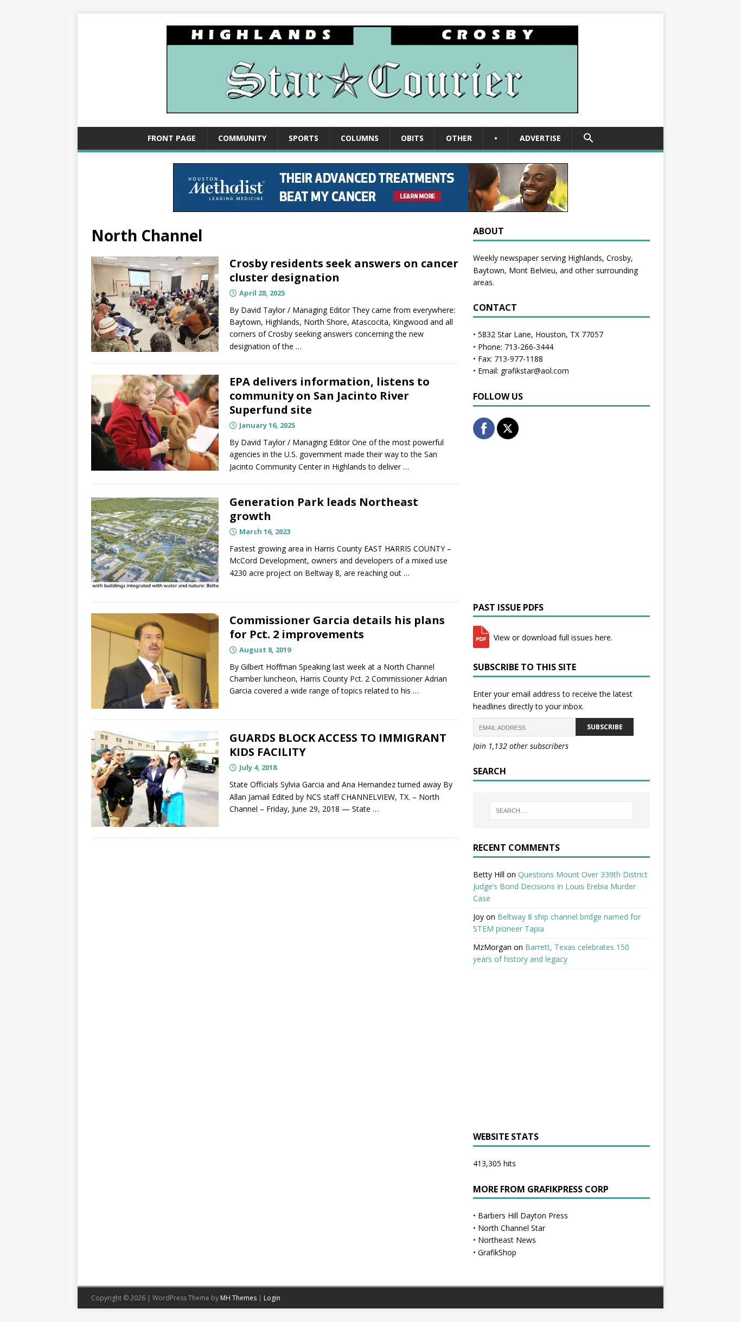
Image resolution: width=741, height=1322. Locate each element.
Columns (360, 138)
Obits (412, 138)
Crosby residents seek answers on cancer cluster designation (343, 270)
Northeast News (507, 1240)
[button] (588, 138)
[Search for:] (561, 810)
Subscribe (605, 726)
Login (272, 1297)
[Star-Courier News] (370, 120)
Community (242, 138)
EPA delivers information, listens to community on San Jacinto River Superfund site (329, 395)
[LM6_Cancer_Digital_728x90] (370, 206)
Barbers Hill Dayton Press (523, 1215)
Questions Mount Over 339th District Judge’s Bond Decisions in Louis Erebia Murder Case (560, 886)
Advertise (540, 138)
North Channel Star (511, 1228)
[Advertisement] (561, 520)
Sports (303, 138)
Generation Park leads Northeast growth (323, 509)
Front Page (172, 138)
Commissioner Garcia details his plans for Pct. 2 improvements (337, 627)
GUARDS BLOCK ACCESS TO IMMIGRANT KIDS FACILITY (337, 744)
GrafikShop (497, 1252)
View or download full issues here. (551, 637)
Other (459, 138)
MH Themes (238, 1297)
